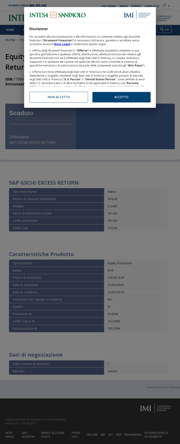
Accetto (121, 97)
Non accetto (59, 97)
